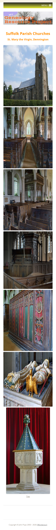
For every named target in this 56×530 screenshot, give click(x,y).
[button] (44, 5)
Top (28, 496)
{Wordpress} (42, 525)
